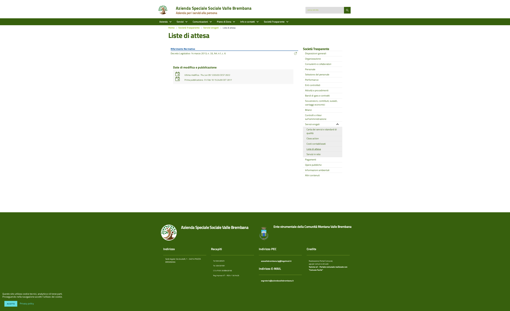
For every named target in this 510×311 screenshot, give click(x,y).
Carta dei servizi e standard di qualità (322, 131)
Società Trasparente (274, 21)
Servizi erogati (211, 27)
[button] (337, 124)
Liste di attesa (314, 149)
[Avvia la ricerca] (347, 10)
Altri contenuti (312, 175)
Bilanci (308, 110)
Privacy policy (27, 303)
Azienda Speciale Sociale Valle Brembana (213, 8)
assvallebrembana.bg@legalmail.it (276, 261)
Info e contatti (247, 21)
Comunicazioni (201, 21)
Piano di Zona (224, 21)
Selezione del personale (317, 74)
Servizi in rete (313, 154)
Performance (311, 80)
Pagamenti (310, 159)
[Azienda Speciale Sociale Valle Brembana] (163, 10)
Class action (313, 138)
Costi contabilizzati (316, 144)
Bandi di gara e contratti (317, 95)
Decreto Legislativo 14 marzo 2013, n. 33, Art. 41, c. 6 (198, 53)
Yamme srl (313, 266)
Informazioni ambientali (317, 170)
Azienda (163, 21)
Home (171, 27)
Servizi (180, 21)
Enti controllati (312, 85)
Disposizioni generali (315, 53)
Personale (310, 69)
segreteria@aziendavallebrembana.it (277, 280)
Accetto (11, 303)
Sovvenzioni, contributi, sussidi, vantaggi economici (321, 102)
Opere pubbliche (313, 165)
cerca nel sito (312, 9)
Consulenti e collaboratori (318, 64)
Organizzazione (313, 59)
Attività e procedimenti (316, 90)
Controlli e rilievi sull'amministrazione (315, 117)
